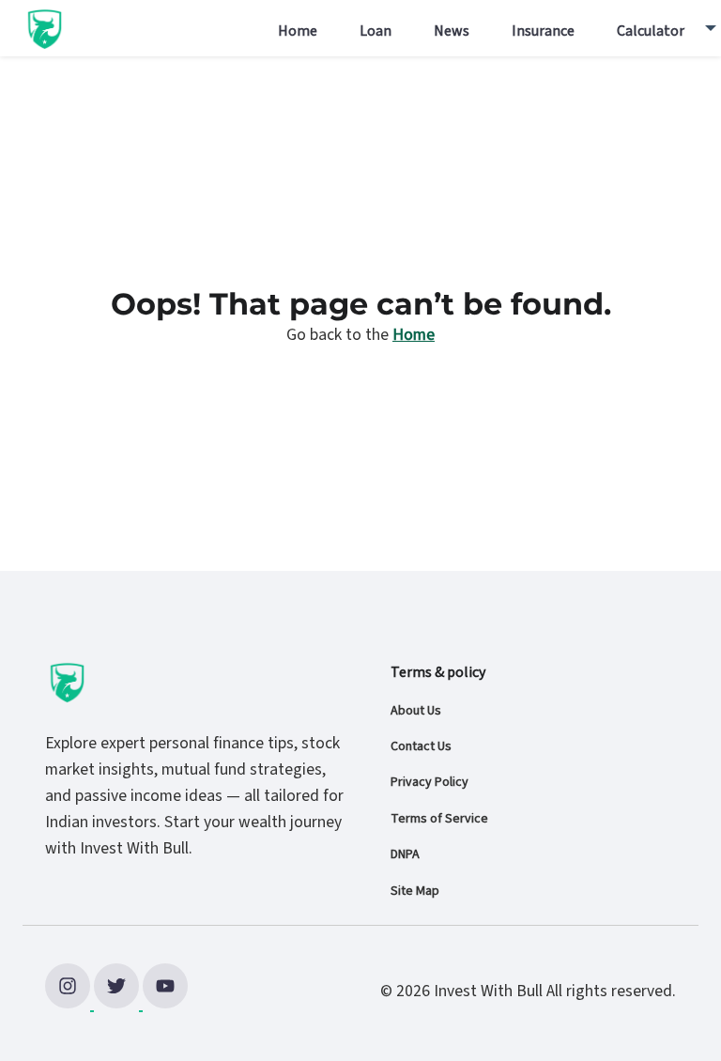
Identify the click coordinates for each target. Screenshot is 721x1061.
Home (297, 31)
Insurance (543, 31)
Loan (375, 31)
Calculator (650, 31)
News (451, 31)
